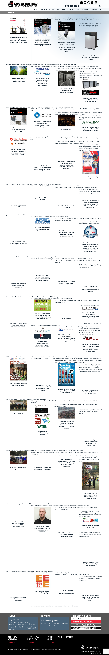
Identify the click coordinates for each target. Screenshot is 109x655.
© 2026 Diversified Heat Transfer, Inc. (19, 649)
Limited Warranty (49, 626)
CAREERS (69, 637)
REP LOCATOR (67, 9)
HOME (35, 9)
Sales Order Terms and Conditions (55, 623)
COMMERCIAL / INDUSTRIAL (84, 625)
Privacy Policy (37, 649)
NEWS (12, 616)
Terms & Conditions (48, 649)
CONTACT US (96, 9)
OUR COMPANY (82, 9)
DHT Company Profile (50, 621)
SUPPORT (56, 9)
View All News (32, 628)
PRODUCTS (45, 9)
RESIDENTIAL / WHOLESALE (83, 622)
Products (11, 641)
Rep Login (58, 649)
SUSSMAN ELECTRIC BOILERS (84, 628)
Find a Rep (12, 642)
